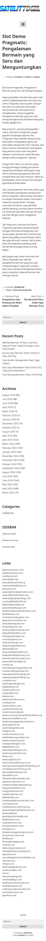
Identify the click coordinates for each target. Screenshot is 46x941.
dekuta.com (8, 696)
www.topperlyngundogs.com (16, 598)
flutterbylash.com (11, 819)
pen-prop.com (9, 588)
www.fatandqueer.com (13, 623)
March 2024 (8, 492)
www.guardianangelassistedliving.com (21, 765)
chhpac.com (8, 863)
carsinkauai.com (10, 803)
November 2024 (10, 460)
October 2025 (9, 427)
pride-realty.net (9, 813)
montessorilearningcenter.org (16, 784)
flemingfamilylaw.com (13, 841)
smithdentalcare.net (12, 885)
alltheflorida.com (10, 797)
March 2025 (8, 444)
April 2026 (7, 407)
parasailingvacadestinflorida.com (18, 810)
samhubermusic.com (12, 892)
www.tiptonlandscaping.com (16, 674)
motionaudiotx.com (12, 870)
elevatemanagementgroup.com (17, 832)
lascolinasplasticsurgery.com (16, 658)
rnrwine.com (8, 844)
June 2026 (7, 403)
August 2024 (8, 472)
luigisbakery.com (10, 686)
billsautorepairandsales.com (16, 778)
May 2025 (7, 435)
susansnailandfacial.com (14, 585)
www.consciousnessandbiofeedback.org (22, 715)
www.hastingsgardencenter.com (18, 721)
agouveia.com (9, 854)
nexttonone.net (9, 576)
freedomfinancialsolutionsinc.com (19, 610)
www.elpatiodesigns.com (14, 749)
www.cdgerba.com (11, 759)
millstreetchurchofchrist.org (16, 806)
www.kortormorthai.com (14, 620)
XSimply (21, 935)
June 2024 (7, 480)
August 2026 (8, 395)
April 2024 (7, 488)
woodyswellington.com (13, 743)
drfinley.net (7, 838)
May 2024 (7, 484)
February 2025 (9, 448)
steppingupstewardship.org (15, 677)
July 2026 (7, 399)
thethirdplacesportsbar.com (15, 737)
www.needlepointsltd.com (15, 651)
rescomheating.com (12, 876)
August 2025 (8, 431)
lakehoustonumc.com (13, 569)
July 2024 (7, 476)
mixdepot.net (8, 702)
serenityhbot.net (10, 579)
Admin (37, 77)
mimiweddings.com (12, 879)
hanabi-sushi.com (11, 689)
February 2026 (9, 415)
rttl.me (5, 873)
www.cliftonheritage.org (14, 661)
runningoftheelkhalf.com (14, 601)
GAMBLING (19, 287)
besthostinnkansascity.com (15, 882)
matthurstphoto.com (12, 794)
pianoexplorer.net (10, 724)
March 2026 (8, 411)
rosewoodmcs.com (11, 705)
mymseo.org (8, 860)
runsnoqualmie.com (12, 639)
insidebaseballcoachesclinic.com (18, 800)
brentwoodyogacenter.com (15, 670)
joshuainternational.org (13, 582)
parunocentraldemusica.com (16, 762)
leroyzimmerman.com (13, 835)
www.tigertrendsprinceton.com (17, 591)
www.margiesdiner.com (14, 645)
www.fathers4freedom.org (15, 595)
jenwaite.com (8, 828)
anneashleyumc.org (12, 626)
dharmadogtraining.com (14, 866)
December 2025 (10, 423)
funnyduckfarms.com (12, 825)
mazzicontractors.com (13, 734)
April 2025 (7, 439)
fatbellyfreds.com (10, 746)
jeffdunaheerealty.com (13, 604)
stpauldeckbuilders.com (14, 633)
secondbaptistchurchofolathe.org (18, 857)
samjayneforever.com (12, 791)
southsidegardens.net (13, 727)
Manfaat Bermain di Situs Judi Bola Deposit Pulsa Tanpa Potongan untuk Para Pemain (20, 345)
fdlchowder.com (10, 648)
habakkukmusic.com (12, 572)
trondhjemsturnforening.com (16, 768)
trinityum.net (8, 731)
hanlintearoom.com (12, 822)
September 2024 (10, 468)
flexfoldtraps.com (11, 614)
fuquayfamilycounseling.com (16, 851)
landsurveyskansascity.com (15, 629)
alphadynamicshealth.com (15, 816)
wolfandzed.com (10, 693)
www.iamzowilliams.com (14, 718)
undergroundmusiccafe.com (16, 889)
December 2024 (10, 456)
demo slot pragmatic (22, 290)
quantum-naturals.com (13, 781)
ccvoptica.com (9, 680)
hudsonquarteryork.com (14, 753)
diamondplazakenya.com (14, 772)
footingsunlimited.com (13, 636)
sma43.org (7, 664)
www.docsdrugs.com (12, 642)
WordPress (28, 933)
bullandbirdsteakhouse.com (16, 655)
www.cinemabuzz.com (13, 699)
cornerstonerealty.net (12, 712)
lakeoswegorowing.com (14, 847)
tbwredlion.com (10, 775)
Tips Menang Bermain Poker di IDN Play (22, 374)
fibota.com (7, 756)
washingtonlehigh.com (13, 683)
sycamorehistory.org (12, 708)
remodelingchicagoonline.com (17, 667)
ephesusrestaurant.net (13, 740)
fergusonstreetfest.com (13, 787)
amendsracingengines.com (15, 617)
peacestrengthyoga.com (14, 607)
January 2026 (9, 419)
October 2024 (9, 464)
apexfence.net (9, 895)
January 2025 (9, 452)
